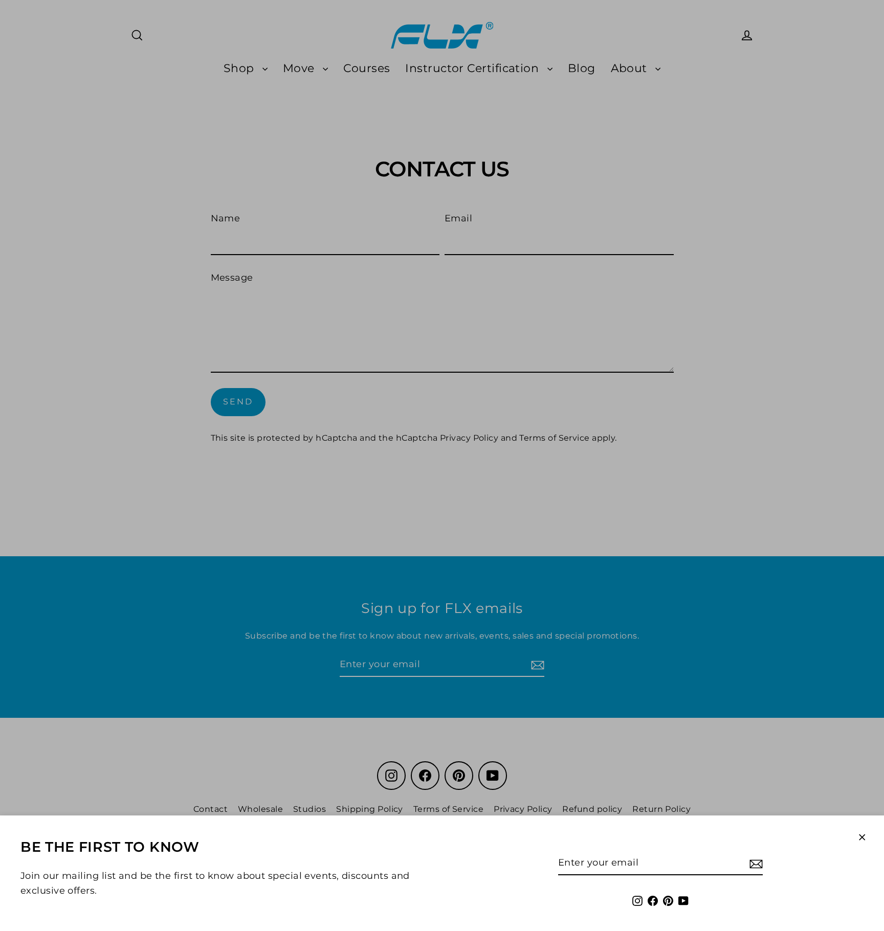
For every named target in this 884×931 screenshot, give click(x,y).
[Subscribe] (754, 863)
